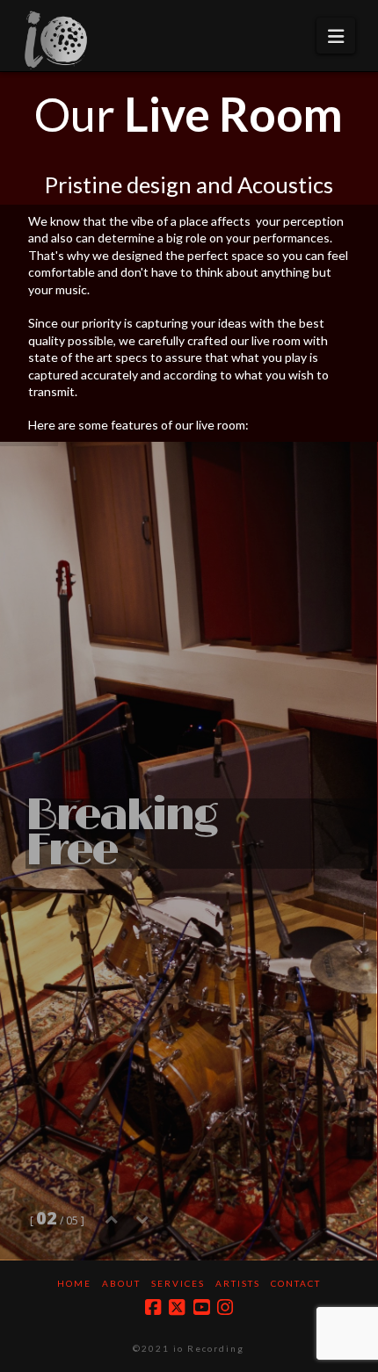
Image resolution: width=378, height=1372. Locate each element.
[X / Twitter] (177, 1307)
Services (178, 1283)
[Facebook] (153, 1307)
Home (74, 1283)
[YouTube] (201, 1307)
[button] (335, 36)
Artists (237, 1283)
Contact (296, 1283)
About (121, 1283)
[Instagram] (225, 1307)
